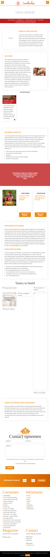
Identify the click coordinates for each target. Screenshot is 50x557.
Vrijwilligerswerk (30, 507)
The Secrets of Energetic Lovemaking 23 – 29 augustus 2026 (24, 197)
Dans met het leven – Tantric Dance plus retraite (12, 520)
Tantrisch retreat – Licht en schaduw (10, 514)
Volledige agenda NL (40, 214)
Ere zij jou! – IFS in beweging (9, 508)
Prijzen (28, 503)
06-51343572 (26, 410)
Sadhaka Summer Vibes (8, 503)
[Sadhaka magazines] (7, 537)
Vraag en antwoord (30, 508)
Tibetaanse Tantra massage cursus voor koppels (12, 522)
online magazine (15, 533)
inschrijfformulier (41, 408)
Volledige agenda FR (25, 214)
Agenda (28, 499)
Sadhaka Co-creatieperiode (8, 501)
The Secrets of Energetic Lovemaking (10, 497)
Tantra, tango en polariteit (8, 518)
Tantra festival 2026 (7, 527)
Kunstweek (5, 505)
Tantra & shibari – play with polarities (10, 523)
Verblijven (29, 501)
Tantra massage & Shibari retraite (10, 512)
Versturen (9, 468)
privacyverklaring (31, 463)
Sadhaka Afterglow (7, 495)
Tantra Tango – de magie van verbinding (11, 516)
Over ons (9, 202)
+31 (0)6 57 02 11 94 (30, 545)
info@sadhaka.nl (8, 411)
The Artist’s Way (6, 507)
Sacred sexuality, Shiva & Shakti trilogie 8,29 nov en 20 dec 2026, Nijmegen (40, 197)
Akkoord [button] (27, 555)
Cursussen (29, 497)
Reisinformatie (29, 505)
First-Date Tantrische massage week (10, 510)
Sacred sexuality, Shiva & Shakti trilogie (11, 499)
